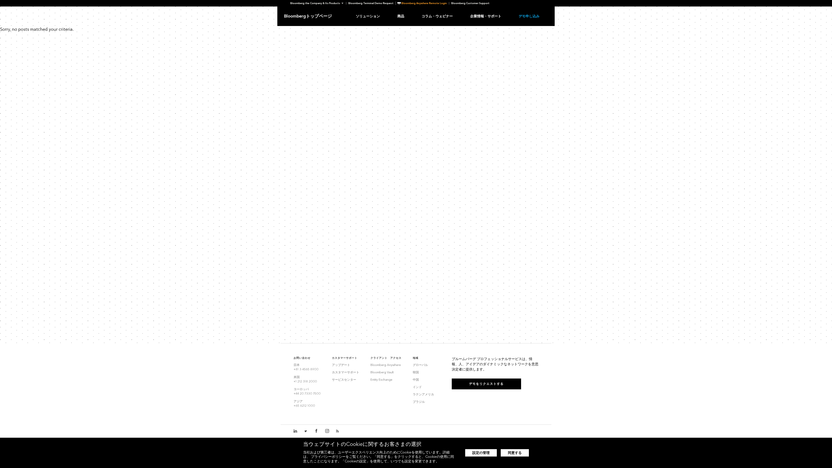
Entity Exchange (381, 380)
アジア (304, 403)
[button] (318, 3)
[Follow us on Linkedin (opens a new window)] (295, 431)
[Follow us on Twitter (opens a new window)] (305, 431)
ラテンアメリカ (423, 394)
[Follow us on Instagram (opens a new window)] (327, 431)
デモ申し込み (529, 16)
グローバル (420, 365)
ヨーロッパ (307, 391)
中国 (416, 380)
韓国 (416, 372)
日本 (306, 367)
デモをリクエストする (486, 384)
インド (417, 387)
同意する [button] (515, 452)
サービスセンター (344, 380)
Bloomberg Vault (382, 372)
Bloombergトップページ (308, 16)
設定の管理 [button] (481, 452)
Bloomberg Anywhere (385, 365)
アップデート (341, 365)
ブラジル (419, 402)
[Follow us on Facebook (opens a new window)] (316, 431)
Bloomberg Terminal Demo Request (370, 3)
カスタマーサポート (345, 372)
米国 (305, 379)
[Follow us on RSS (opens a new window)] (338, 431)
